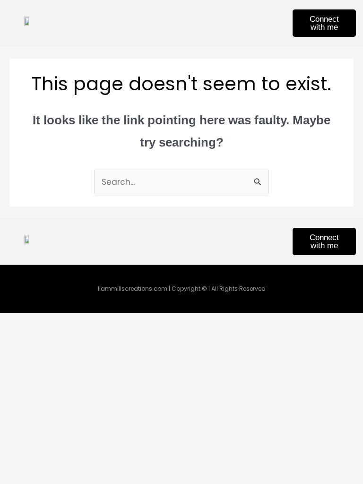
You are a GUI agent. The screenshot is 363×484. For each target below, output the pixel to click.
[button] (203, 23)
